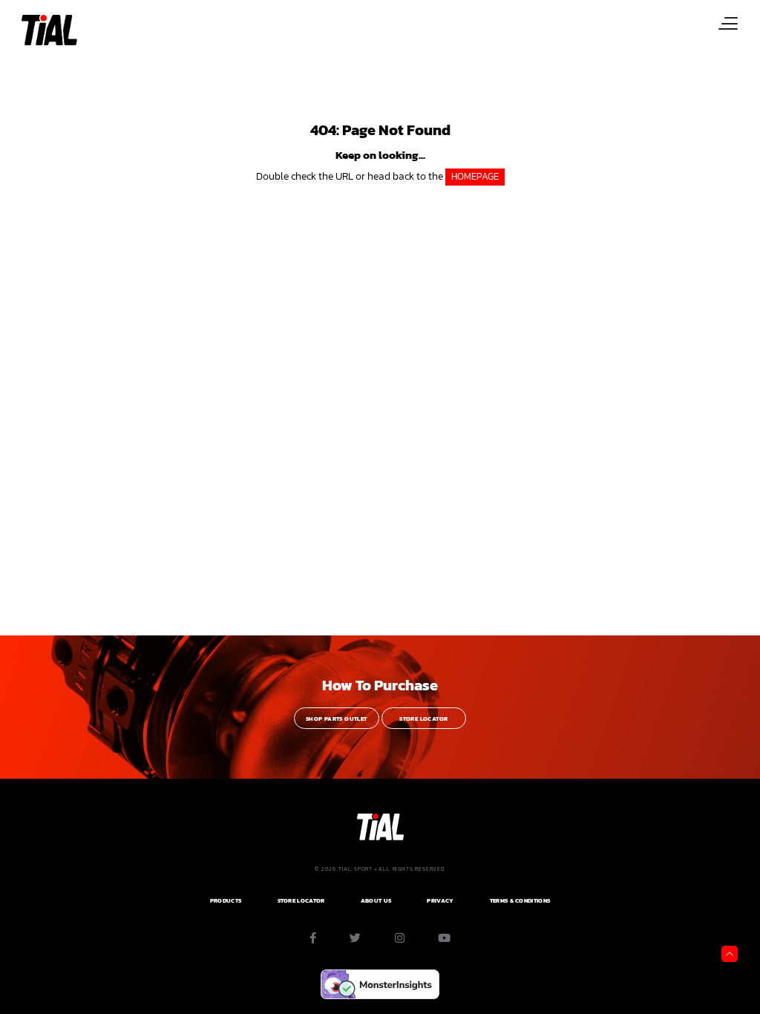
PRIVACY (440, 901)
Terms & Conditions (520, 901)
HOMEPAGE (475, 176)
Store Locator (423, 719)
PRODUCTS (225, 901)
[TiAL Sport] (48, 29)
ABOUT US (376, 901)
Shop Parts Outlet (336, 719)
